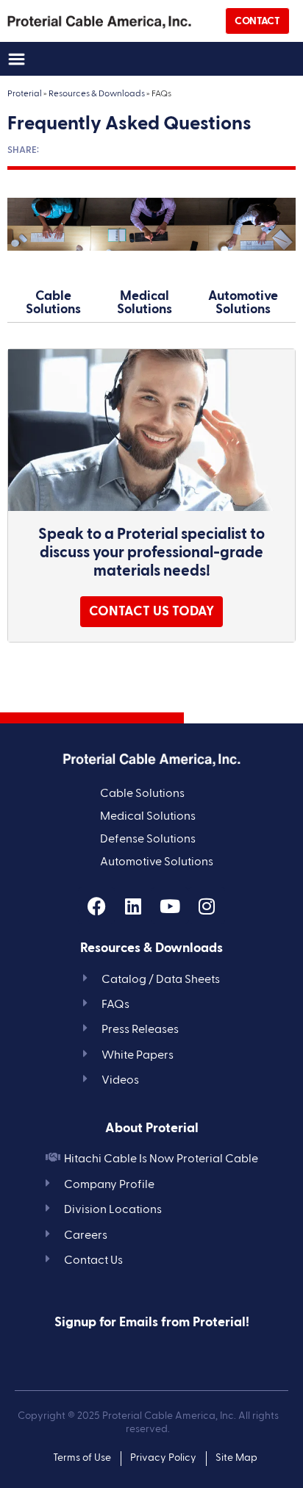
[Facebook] (96, 905)
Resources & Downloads (97, 94)
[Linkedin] (133, 905)
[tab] (53, 303)
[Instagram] (206, 905)
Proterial (24, 94)
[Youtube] (170, 905)
